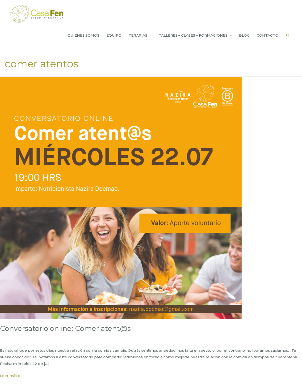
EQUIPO (114, 35)
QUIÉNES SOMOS (83, 35)
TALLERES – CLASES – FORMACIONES (193, 35)
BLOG (244, 35)
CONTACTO (267, 35)
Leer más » (10, 376)
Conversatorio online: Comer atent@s (65, 328)
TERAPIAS (138, 35)
